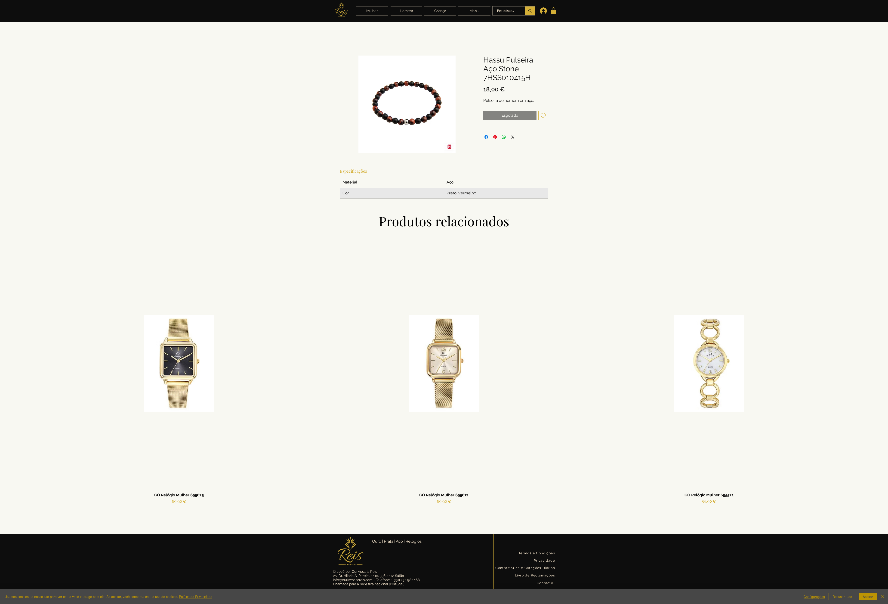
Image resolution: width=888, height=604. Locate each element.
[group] (444, 380)
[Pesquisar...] (530, 10)
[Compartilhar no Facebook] (486, 137)
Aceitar (868, 596)
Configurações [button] (814, 596)
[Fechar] (882, 596)
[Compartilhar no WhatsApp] (504, 137)
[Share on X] (512, 137)
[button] (473, 11)
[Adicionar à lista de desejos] (543, 115)
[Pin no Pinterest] (495, 137)
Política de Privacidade (195, 596)
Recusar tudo (842, 596)
